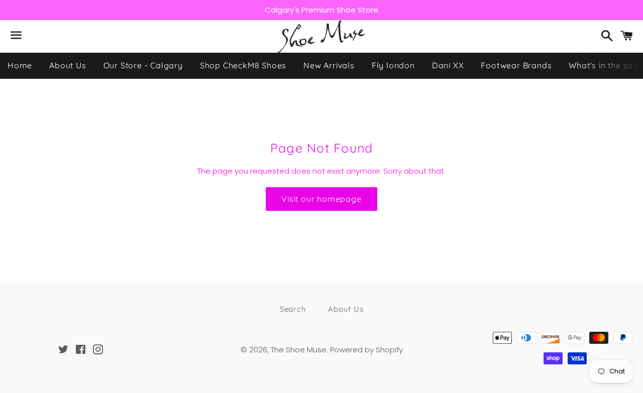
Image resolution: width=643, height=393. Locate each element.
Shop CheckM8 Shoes (243, 65)
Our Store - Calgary (143, 65)
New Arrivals (329, 65)
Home (20, 65)
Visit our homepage (321, 199)
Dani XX (448, 65)
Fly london (393, 65)
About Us (67, 65)
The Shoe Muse (299, 349)
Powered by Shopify (366, 349)
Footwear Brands (516, 65)
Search (293, 309)
